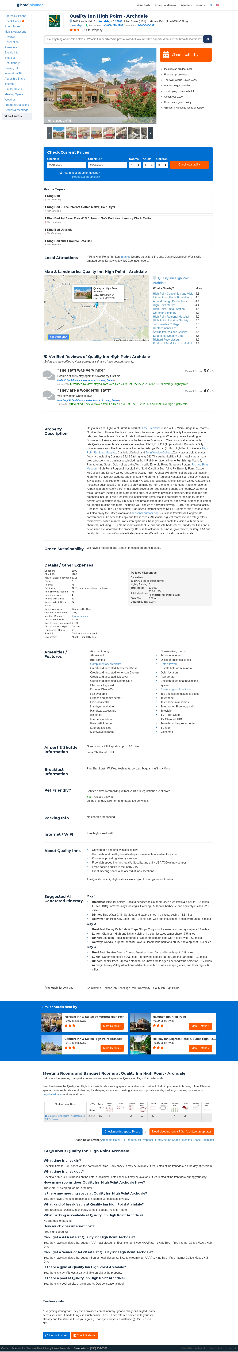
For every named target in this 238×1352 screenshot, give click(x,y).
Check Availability (189, 164)
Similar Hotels (13, 89)
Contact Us (7, 1348)
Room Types (12, 26)
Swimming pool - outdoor (176, 689)
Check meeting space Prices (122, 1131)
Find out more (57, 1335)
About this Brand (15, 78)
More (199, 5)
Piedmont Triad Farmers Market (172, 343)
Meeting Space (14, 94)
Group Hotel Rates (165, 5)
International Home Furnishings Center (177, 297)
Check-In (53, 158)
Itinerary (9, 83)
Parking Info (12, 68)
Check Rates (84, 1335)
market (125, 256)
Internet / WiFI (13, 73)
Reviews (10, 36)
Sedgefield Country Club (168, 335)
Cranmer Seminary (164, 312)
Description (12, 42)
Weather (10, 99)
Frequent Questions (17, 104)
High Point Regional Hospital (171, 316)
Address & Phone (15, 15)
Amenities (11, 47)
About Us (20, 1348)
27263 (118, 21)
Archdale (103, 21)
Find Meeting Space (167, 1139)
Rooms (134, 158)
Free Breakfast (151, 428)
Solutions (186, 5)
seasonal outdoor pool (145, 513)
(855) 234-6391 (98, 1348)
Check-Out (95, 158)
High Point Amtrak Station (169, 308)
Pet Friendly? (13, 62)
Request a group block (86, 176)
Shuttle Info (11, 52)
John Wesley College (166, 324)
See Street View (58, 337)
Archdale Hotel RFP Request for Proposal (127, 1139)
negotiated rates (53, 1094)
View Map (76, 25)
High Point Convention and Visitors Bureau (179, 293)
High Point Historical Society (170, 320)
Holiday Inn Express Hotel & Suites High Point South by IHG (184, 1039)
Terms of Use (34, 1348)
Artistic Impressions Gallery (170, 331)
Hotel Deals (143, 5)
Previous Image (55, 86)
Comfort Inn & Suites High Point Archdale (93, 1039)
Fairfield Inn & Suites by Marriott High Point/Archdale (96, 1016)
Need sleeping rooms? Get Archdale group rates (182, 1131)
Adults (147, 158)
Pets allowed (169, 663)
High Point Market (164, 305)
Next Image (145, 86)
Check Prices (13, 21)
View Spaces (81, 616)
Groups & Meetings (16, 109)
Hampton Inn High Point (169, 1016)
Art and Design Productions (170, 301)
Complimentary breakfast (105, 663)
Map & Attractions (15, 31)
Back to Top (14, 116)
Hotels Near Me (61, 1348)
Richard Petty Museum (167, 339)
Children (162, 158)
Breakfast (10, 57)
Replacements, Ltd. (165, 328)
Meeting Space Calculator (198, 1139)
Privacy (47, 1348)
